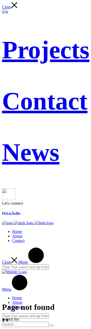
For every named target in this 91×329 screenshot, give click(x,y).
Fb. (4, 213)
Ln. (9, 213)
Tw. (13, 213)
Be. (18, 213)
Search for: (10, 319)
